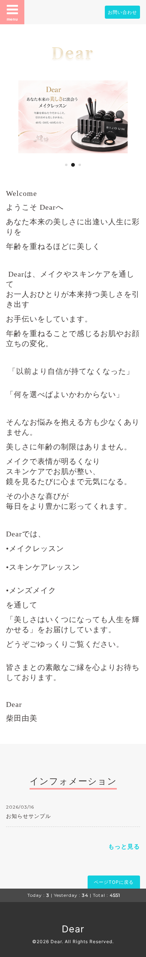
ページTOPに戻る (114, 882)
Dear (73, 52)
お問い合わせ (122, 12)
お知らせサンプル (28, 816)
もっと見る (124, 846)
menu (12, 19)
